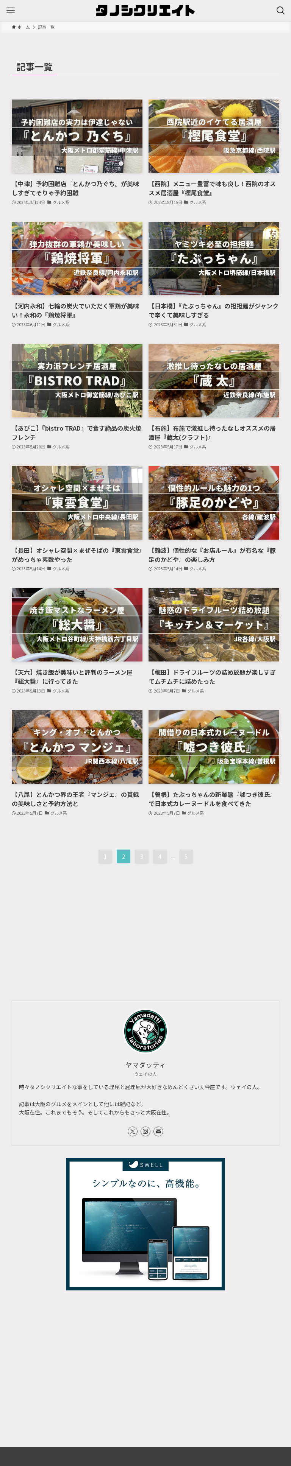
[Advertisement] (146, 923)
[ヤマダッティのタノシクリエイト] (145, 10)
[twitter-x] (133, 1131)
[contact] (158, 1131)
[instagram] (145, 1131)
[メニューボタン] (10, 10)
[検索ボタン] (280, 10)
